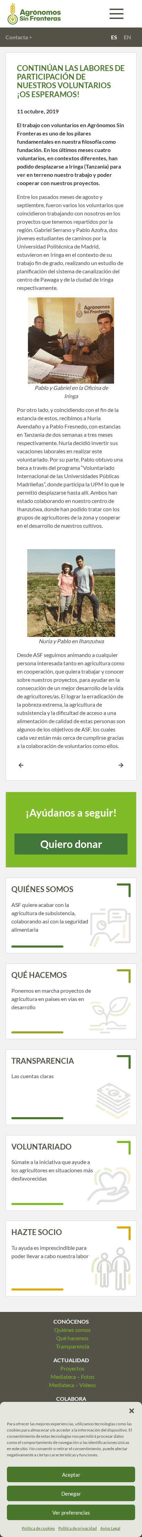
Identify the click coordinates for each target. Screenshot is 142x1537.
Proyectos (72, 1368)
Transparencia (72, 1346)
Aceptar (71, 1475)
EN (127, 37)
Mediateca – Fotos (72, 1376)
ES (114, 37)
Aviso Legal (110, 1528)
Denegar (71, 1493)
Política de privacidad (77, 1528)
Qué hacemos (72, 1338)
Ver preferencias (71, 1512)
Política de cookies (38, 1528)
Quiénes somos (72, 1329)
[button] (131, 1410)
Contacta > (19, 37)
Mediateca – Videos (72, 1385)
